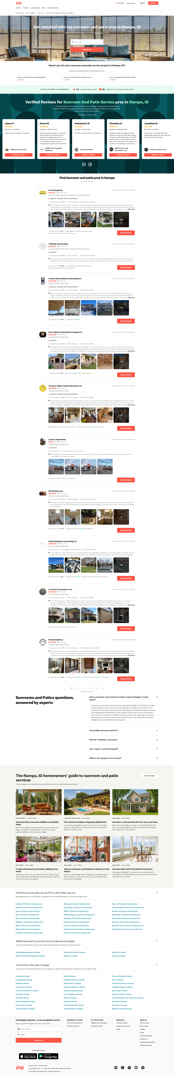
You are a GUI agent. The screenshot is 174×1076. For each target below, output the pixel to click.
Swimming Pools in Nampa (73, 1009)
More (43, 8)
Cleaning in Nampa (22, 994)
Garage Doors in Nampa (72, 983)
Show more (131, 209)
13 (102, 688)
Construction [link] (20, 13)
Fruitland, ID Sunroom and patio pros (77, 933)
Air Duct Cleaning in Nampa (74, 1005)
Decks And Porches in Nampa (74, 952)
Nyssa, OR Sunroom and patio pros (124, 904)
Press (142, 1032)
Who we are (144, 1026)
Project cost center (123, 1026)
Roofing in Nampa (22, 983)
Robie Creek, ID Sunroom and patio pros (126, 915)
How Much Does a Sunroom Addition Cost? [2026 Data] (37, 823)
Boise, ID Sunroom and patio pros (28, 918)
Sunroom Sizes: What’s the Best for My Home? (132, 869)
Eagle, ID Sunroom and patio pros (28, 929)
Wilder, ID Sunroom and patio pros (76, 911)
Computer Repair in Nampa (122, 994)
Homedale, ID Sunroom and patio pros (77, 918)
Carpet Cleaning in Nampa (73, 991)
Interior (18, 8)
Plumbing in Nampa (23, 976)
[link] (7, 150)
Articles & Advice (52, 8)
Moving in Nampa (70, 998)
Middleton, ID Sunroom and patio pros (29, 922)
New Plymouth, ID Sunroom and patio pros (79, 929)
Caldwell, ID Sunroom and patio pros (29, 904)
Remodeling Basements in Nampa (28, 952)
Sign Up (153, 3)
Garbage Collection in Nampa (74, 987)
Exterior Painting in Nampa (25, 1001)
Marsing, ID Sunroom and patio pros (77, 904)
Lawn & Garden (35, 8)
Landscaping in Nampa (24, 980)
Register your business (99, 1023)
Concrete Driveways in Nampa (123, 983)
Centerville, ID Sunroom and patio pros (126, 918)
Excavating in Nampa (119, 991)
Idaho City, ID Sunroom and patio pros (126, 922)
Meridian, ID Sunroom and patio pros (29, 907)
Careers (142, 1029)
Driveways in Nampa (119, 1001)
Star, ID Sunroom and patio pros (27, 915)
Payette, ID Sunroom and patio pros (125, 911)
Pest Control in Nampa (24, 1005)
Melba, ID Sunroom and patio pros (28, 926)
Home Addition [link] (31, 13)
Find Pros (87, 49)
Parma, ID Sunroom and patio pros (76, 926)
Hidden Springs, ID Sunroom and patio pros (79, 915)
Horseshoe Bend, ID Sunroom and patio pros (128, 907)
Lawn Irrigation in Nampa (73, 994)
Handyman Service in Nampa (74, 980)
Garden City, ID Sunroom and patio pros (78, 907)
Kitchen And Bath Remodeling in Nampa (30, 956)
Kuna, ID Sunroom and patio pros (28, 911)
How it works (144, 1023)
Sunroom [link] (41, 13)
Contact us (144, 1039)
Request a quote (18, 155)
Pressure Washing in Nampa (122, 976)
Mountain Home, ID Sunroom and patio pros (128, 926)
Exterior (25, 8)
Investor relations (146, 1036)
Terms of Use (32, 1065)
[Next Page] (109, 688)
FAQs (118, 1029)
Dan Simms (116, 818)
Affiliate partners (146, 1045)
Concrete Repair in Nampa (25, 1009)
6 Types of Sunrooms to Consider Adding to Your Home (37, 870)
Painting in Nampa (70, 1001)
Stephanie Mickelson (72, 818)
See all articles (149, 776)
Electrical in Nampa (119, 952)
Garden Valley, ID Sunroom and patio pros (127, 929)
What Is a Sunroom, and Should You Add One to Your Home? (87, 870)
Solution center (122, 1023)
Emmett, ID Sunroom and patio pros (77, 922)
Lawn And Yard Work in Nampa (27, 991)
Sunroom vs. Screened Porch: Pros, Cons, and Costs (134, 822)
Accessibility (34, 1068)
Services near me (73, 1026)
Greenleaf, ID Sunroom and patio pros (29, 933)
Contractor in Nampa (119, 1005)
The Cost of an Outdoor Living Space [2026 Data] (85, 822)
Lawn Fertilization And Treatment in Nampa (128, 998)
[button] (56, 219)
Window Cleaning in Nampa (122, 1009)
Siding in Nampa (70, 976)
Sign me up (39, 1040)
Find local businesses (74, 1023)
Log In (142, 3)
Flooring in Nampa (118, 956)
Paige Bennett (21, 818)
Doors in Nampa (118, 980)
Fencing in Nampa (22, 998)
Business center (96, 1026)
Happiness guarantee (147, 1042)
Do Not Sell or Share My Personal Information (56, 1068)
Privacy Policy (43, 1065)
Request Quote (126, 233)
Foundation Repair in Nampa (122, 987)
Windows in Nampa (71, 956)
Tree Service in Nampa (24, 987)
